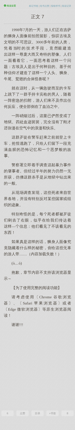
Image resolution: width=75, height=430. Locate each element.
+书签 (52, 413)
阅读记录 (66, 6)
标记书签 (33, 6)
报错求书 (55, 6)
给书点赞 (44, 6)
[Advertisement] (37, 368)
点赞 (22, 413)
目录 (37, 413)
